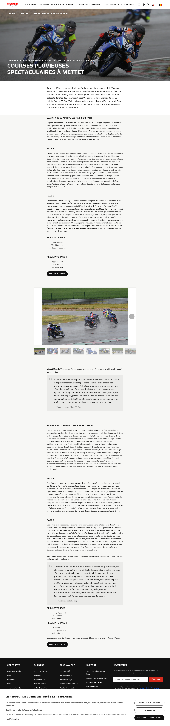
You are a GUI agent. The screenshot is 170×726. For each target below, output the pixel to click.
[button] (39, 351)
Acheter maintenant (130, 5)
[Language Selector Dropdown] (160, 4)
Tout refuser (149, 710)
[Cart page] (148, 4)
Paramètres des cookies (149, 703)
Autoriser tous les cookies (149, 718)
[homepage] (12, 5)
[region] (85, 707)
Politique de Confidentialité (149, 688)
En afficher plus (12, 719)
